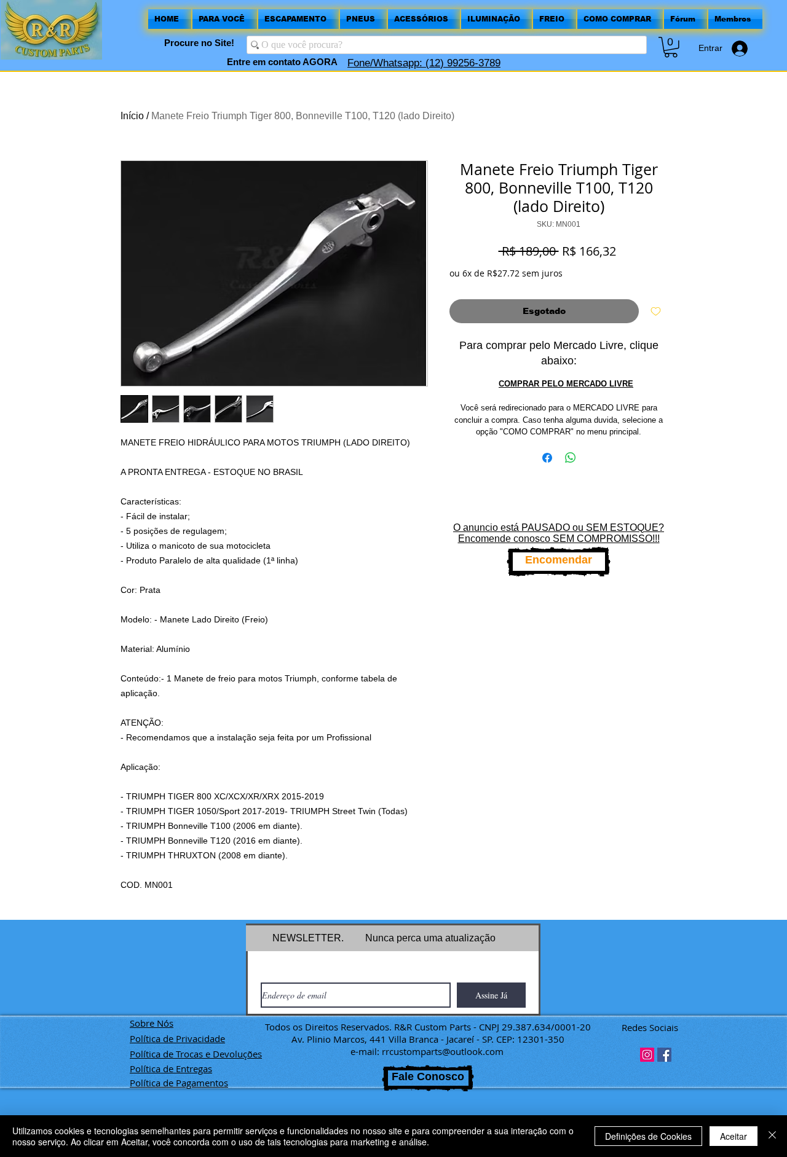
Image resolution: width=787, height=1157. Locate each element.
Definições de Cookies (648, 1136)
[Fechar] (772, 1136)
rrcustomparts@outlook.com (443, 1051)
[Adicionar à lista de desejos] (656, 311)
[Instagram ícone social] (647, 1055)
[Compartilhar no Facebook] (547, 457)
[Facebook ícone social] (664, 1055)
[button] (670, 47)
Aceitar (733, 1136)
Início (132, 116)
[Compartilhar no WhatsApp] (570, 457)
